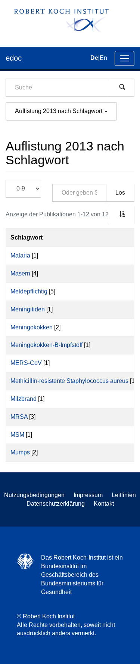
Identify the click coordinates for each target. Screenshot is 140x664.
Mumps (20, 452)
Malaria (20, 255)
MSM (17, 435)
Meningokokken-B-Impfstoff (46, 345)
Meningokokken (31, 327)
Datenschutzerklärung (56, 503)
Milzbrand (23, 399)
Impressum (88, 495)
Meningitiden (27, 309)
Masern (20, 273)
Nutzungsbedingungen (34, 495)
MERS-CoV (26, 363)
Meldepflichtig (28, 291)
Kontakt (104, 503)
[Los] (122, 88)
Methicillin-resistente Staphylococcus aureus (69, 381)
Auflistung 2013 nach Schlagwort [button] (59, 111)
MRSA (19, 417)
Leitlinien (124, 495)
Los (120, 192)
